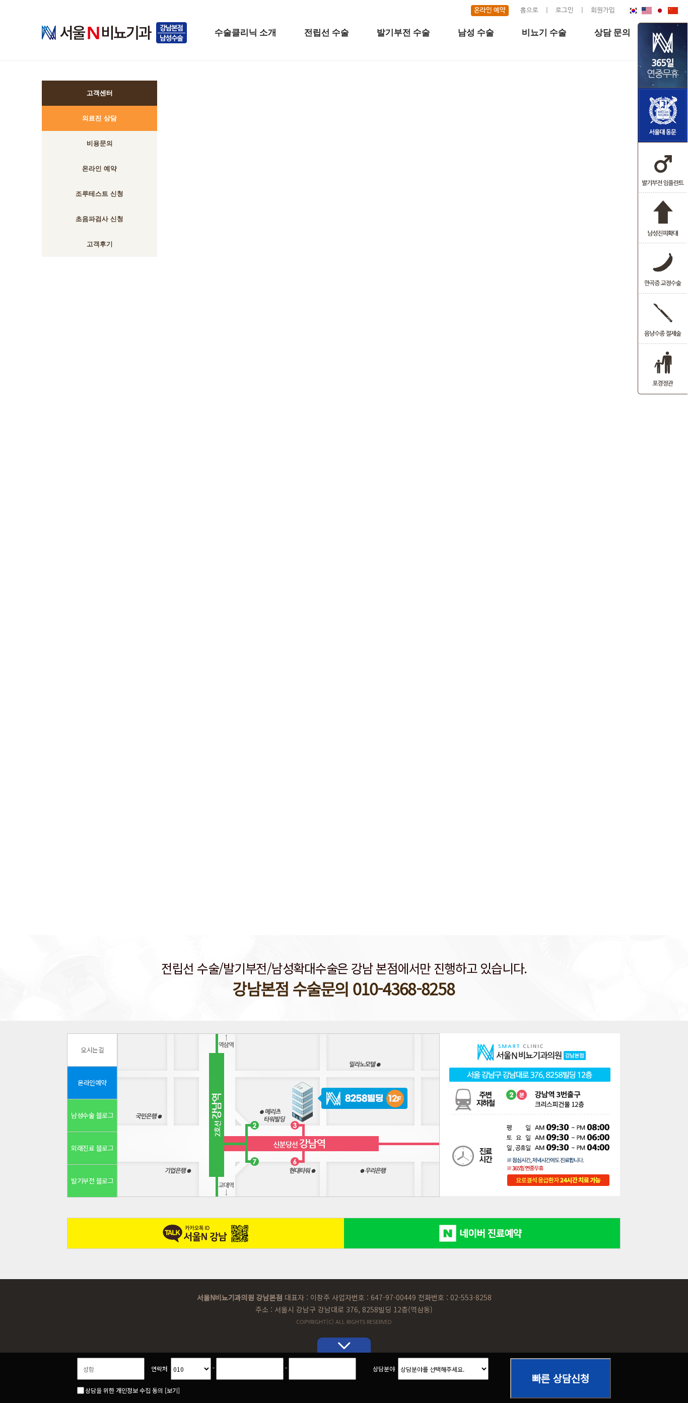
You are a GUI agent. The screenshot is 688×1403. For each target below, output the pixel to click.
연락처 (159, 1368)
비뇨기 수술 (544, 32)
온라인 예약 (490, 10)
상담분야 (384, 1368)
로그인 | (572, 10)
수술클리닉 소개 (246, 32)
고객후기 (100, 244)
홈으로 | (537, 10)
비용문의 (100, 143)
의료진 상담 (99, 118)
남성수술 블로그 (92, 1115)
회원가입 (603, 10)
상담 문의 (612, 32)
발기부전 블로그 (92, 1180)
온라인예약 (92, 1082)
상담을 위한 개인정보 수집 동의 (132, 1390)
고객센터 (100, 93)
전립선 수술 (326, 32)
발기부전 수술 (403, 32)
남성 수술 (476, 32)
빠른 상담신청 (560, 1379)
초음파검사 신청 (99, 219)
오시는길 (92, 1050)
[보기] (172, 1390)
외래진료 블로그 (92, 1148)
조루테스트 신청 (99, 193)
